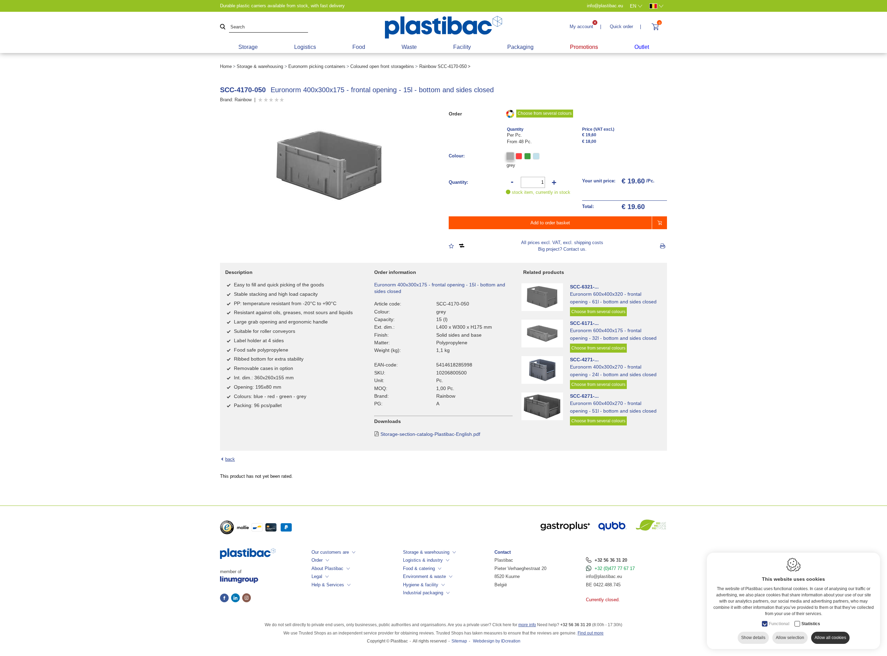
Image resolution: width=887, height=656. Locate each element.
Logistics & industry (423, 560)
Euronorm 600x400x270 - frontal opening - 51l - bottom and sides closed (613, 407)
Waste (409, 47)
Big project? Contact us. (562, 249)
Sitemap (459, 641)
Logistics (305, 47)
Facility (462, 47)
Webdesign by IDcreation (496, 641)
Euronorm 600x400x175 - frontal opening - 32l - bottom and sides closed (613, 334)
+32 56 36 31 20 (611, 560)
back (230, 459)
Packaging (520, 47)
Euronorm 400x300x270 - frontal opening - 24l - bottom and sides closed (613, 370)
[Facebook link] (225, 598)
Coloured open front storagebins (382, 66)
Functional (779, 623)
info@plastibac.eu (604, 576)
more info (527, 624)
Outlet (641, 47)
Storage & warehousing (260, 66)
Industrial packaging (423, 592)
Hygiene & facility (420, 584)
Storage (248, 47)
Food (358, 47)
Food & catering (419, 568)
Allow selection (790, 637)
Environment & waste (424, 576)
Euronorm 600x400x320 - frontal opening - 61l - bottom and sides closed (613, 297)
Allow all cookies (830, 637)
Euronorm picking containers (316, 66)
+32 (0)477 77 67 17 (615, 568)
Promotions (584, 47)
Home (226, 66)
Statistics (810, 623)
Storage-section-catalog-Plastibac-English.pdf (430, 434)
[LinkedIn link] (236, 598)
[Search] (223, 27)
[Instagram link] (246, 598)
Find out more (591, 633)
